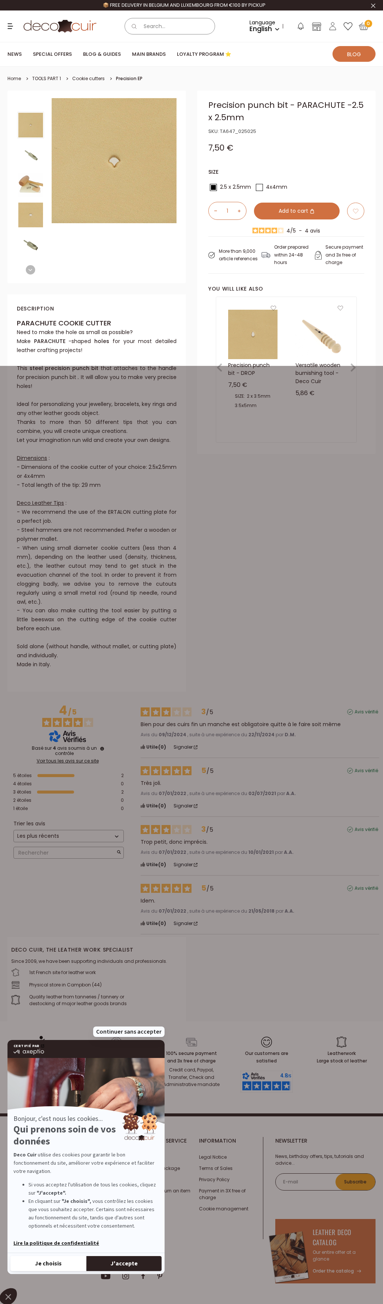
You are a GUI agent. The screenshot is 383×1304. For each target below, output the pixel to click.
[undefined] (102, 749)
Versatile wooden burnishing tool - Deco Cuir (317, 373)
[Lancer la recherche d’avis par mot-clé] (119, 853)
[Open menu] (11, 26)
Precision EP (129, 78)
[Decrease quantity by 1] (213, 210)
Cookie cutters (88, 78)
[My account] (332, 26)
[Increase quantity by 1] (242, 210)
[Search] (134, 26)
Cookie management (223, 1209)
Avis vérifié (366, 712)
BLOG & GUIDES (102, 54)
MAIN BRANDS (149, 54)
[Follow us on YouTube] (106, 1276)
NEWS (14, 54)
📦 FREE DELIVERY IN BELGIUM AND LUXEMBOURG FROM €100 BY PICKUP (184, 5)
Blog (354, 54)
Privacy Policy (214, 1179)
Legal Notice (213, 1157)
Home (14, 78)
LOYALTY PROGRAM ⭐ (204, 54)
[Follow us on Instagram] (125, 1276)
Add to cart (294, 211)
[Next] (30, 270)
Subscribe (355, 1182)
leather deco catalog (332, 1237)
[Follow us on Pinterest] (159, 1276)
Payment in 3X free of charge (222, 1194)
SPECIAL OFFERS (52, 54)
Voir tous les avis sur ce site (68, 761)
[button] (300, 27)
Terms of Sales (216, 1168)
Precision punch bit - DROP (249, 369)
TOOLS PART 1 (46, 78)
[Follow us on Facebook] (143, 1276)
